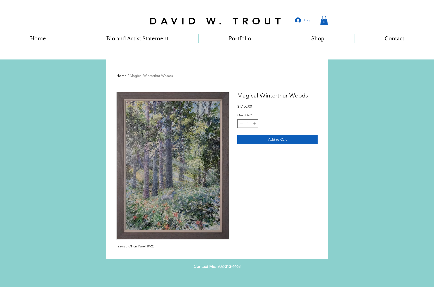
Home (121, 76)
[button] (324, 20)
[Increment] (254, 124)
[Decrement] (241, 124)
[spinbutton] (248, 124)
